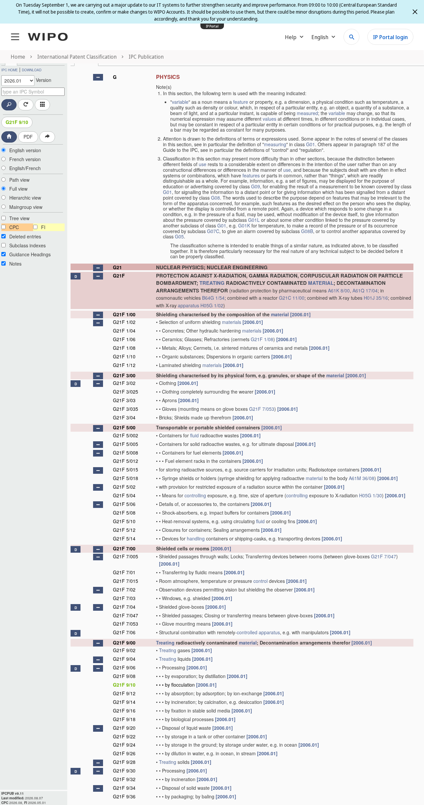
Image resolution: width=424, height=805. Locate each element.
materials (231, 322)
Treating (165, 642)
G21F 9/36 (124, 796)
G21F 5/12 (124, 529)
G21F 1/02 (124, 322)
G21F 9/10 (17, 122)
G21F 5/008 (125, 452)
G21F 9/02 (124, 650)
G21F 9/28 (124, 762)
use (202, 164)
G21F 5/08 (124, 512)
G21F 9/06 (124, 667)
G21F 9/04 (124, 658)
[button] (98, 77)
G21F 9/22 (124, 736)
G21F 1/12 (124, 365)
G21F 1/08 (262, 339)
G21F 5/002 (125, 435)
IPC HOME (9, 70)
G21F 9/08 (124, 676)
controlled (247, 632)
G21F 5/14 (124, 538)
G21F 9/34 (124, 787)
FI (43, 227)
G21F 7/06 (124, 632)
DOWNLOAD (31, 70)
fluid (194, 435)
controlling (195, 495)
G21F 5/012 (125, 461)
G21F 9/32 (124, 779)
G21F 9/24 (124, 744)
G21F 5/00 (124, 427)
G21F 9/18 (124, 719)
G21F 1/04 (124, 330)
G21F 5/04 (124, 495)
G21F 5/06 (124, 504)
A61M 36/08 (361, 478)
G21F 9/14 (124, 702)
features (251, 175)
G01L (254, 220)
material (280, 314)
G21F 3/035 (125, 408)
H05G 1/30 (370, 495)
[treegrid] (242, 436)
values (269, 118)
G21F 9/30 (124, 770)
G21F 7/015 (125, 581)
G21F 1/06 (124, 339)
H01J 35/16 (376, 297)
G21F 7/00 (124, 548)
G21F (119, 275)
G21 (117, 267)
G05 (179, 236)
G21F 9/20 (124, 727)
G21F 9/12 (124, 693)
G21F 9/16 (124, 710)
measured (307, 113)
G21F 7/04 (124, 606)
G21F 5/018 (125, 478)
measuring (275, 144)
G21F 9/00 (124, 642)
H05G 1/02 (211, 305)
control (260, 581)
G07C (213, 231)
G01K (244, 225)
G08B (307, 231)
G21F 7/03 (124, 598)
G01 (310, 144)
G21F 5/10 (124, 521)
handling (196, 538)
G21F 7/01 (124, 572)
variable (180, 101)
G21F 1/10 (124, 356)
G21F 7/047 (383, 556)
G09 (255, 186)
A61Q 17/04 (365, 290)
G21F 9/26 (124, 753)
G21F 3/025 (125, 391)
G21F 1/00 (124, 314)
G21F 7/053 (261, 408)
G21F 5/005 (125, 444)
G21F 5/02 (124, 486)
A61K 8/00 (339, 290)
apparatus (188, 305)
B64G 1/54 (213, 297)
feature (240, 101)
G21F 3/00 (124, 375)
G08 (215, 197)
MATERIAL (321, 282)
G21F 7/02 (124, 589)
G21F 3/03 (124, 400)
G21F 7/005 (125, 556)
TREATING (212, 282)
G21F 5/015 (125, 469)
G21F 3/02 (124, 383)
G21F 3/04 (124, 417)
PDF (28, 136)
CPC (14, 227)
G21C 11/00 (291, 297)
